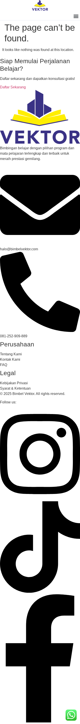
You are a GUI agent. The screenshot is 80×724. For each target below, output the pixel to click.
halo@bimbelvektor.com (19, 249)
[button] (76, 16)
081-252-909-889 (13, 336)
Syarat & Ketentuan (15, 388)
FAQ (3, 365)
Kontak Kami (10, 359)
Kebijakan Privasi (14, 383)
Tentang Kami (11, 354)
